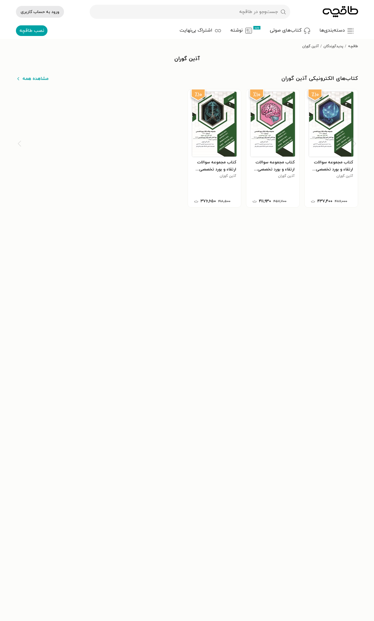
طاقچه (353, 46)
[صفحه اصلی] (340, 11)
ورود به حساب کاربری (40, 12)
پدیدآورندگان (333, 46)
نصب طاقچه (31, 30)
